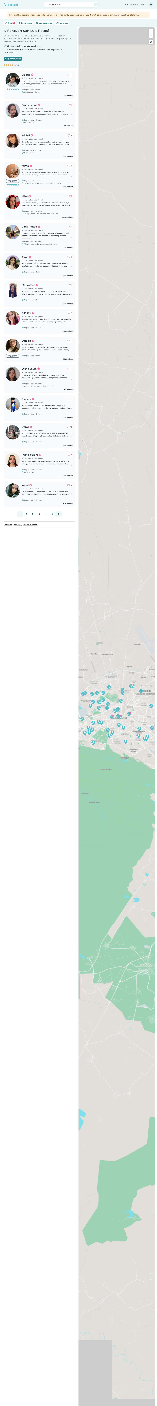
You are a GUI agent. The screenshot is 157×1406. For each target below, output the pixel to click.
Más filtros (63, 23)
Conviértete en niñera (135, 4)
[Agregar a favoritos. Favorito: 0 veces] (70, 105)
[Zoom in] (151, 31)
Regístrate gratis (13, 59)
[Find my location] (151, 42)
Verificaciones (45, 23)
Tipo (10, 23)
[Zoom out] (151, 35)
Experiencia (26, 23)
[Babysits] (11, 4)
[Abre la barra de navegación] (151, 4)
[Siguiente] (58, 514)
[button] (82, 719)
